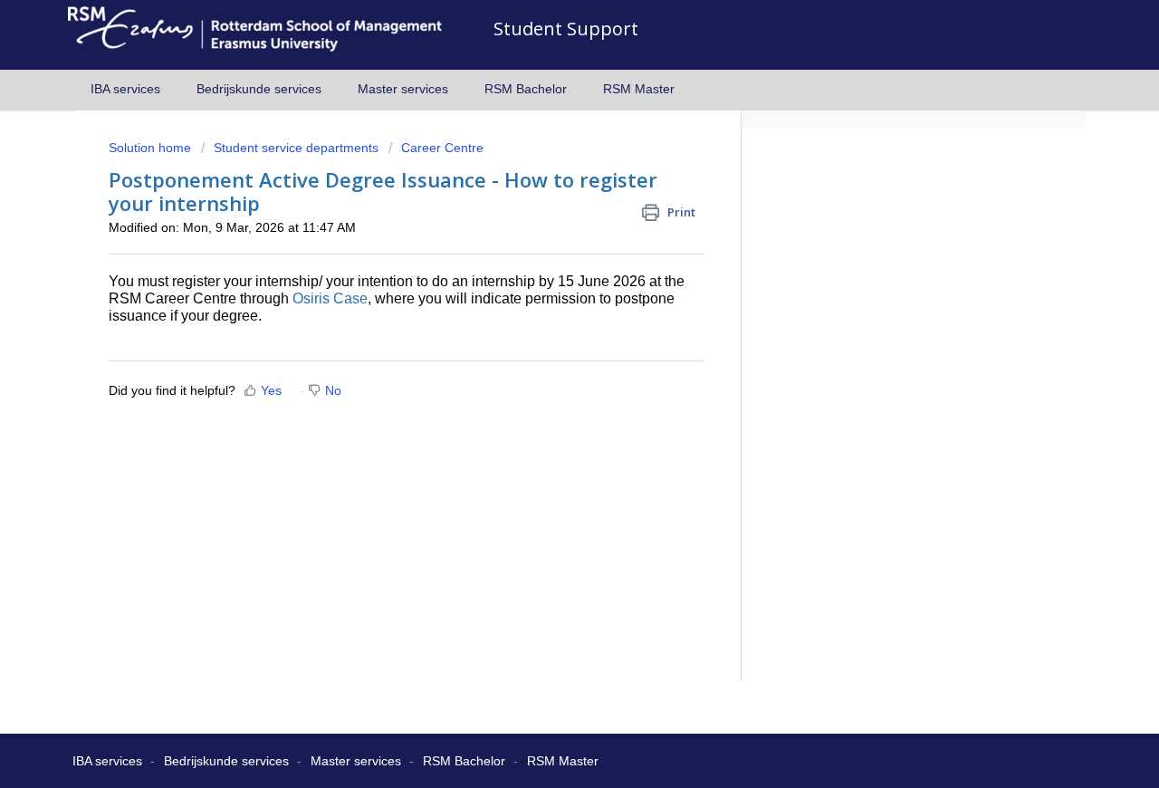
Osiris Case (330, 298)
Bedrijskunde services (258, 89)
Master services (403, 89)
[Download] (546, 151)
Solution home (152, 147)
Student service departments (296, 147)
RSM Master (639, 89)
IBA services (125, 89)
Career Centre (442, 147)
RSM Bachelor (525, 89)
